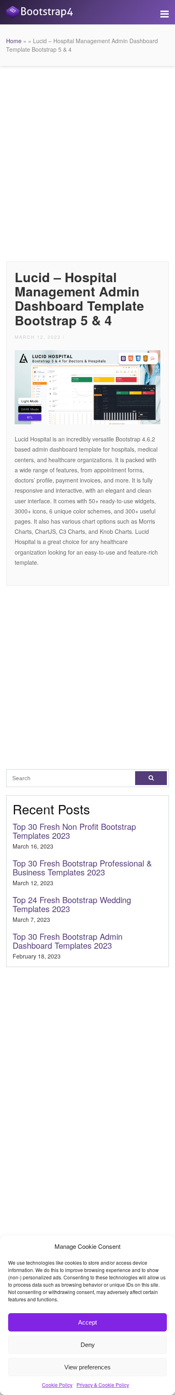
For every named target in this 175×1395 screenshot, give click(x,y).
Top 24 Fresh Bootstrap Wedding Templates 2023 (72, 904)
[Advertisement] (87, 161)
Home (14, 41)
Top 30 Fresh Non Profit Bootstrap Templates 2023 (74, 830)
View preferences (87, 1367)
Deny (88, 1344)
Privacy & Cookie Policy (103, 1384)
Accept (87, 1322)
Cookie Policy (57, 1384)
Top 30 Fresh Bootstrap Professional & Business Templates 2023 (82, 867)
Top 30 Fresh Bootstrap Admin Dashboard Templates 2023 (67, 940)
